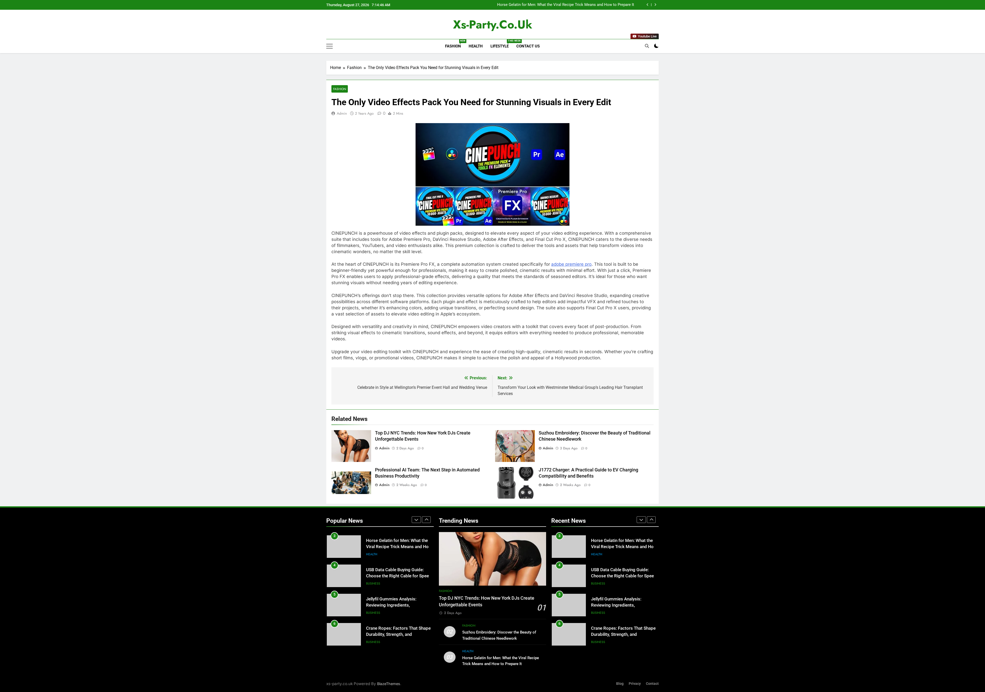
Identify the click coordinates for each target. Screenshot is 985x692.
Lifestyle (501, 43)
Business (373, 583)
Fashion (455, 43)
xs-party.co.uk (492, 24)
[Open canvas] (329, 46)
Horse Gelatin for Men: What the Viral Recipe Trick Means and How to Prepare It (565, 5)
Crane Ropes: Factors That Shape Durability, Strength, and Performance (398, 635)
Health (476, 46)
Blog (620, 683)
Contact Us (528, 46)
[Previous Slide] (647, 5)
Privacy (635, 683)
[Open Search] (647, 46)
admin (342, 113)
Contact (652, 683)
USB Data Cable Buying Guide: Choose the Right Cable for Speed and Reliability (398, 576)
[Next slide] (655, 5)
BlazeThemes (388, 683)
